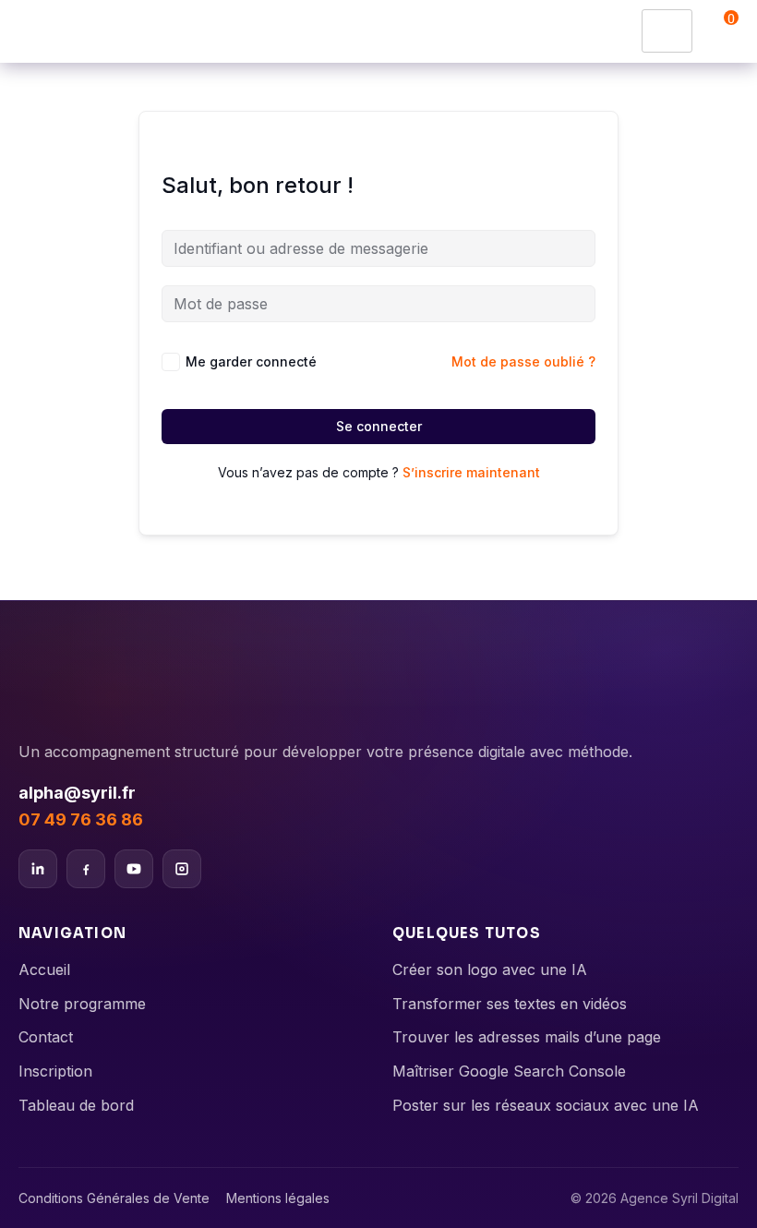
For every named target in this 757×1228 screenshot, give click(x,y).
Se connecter (379, 426)
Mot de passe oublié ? (523, 361)
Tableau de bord (76, 1105)
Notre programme (82, 1003)
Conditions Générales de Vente (114, 1198)
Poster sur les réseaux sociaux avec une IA (545, 1105)
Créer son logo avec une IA (489, 969)
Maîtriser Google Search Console (509, 1071)
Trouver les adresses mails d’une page (526, 1037)
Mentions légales (278, 1198)
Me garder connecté (251, 361)
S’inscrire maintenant (471, 472)
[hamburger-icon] (667, 31)
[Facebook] (85, 868)
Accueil (44, 969)
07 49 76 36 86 (80, 820)
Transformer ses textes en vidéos (509, 1003)
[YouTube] (133, 868)
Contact (45, 1037)
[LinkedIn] (37, 868)
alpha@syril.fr (77, 793)
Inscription (55, 1071)
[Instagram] (181, 868)
